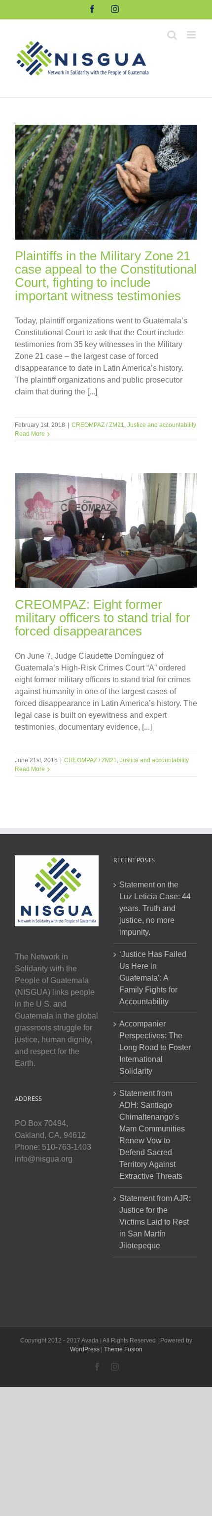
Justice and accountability (161, 425)
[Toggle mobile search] (172, 35)
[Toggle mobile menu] (192, 35)
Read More (30, 433)
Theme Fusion (123, 1349)
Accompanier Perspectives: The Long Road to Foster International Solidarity (155, 1047)
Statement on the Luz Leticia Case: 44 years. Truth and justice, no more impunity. (155, 908)
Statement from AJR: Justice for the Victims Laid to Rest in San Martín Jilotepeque (155, 1222)
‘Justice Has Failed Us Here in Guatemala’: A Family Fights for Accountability (152, 978)
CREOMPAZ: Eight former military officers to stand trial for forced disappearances (102, 617)
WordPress (85, 1349)
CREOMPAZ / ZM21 (97, 425)
